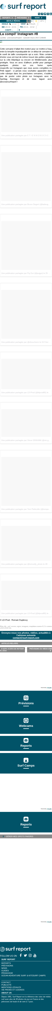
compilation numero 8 (36, 626)
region (19, 626)
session (13, 626)
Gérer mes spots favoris (19, 836)
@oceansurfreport (14, 38)
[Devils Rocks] (19, 30)
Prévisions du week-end (40, 649)
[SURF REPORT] (15, 951)
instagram (25, 626)
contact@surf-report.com (26, 638)
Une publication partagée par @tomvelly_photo (22, 564)
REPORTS (6, 963)
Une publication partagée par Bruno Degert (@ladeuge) (25, 204)
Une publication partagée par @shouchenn (20, 342)
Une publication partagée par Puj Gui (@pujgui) (22, 273)
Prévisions (7, 966)
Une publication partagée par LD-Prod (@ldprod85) (23, 392)
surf (9, 626)
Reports (26, 745)
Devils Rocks (13, 21)
